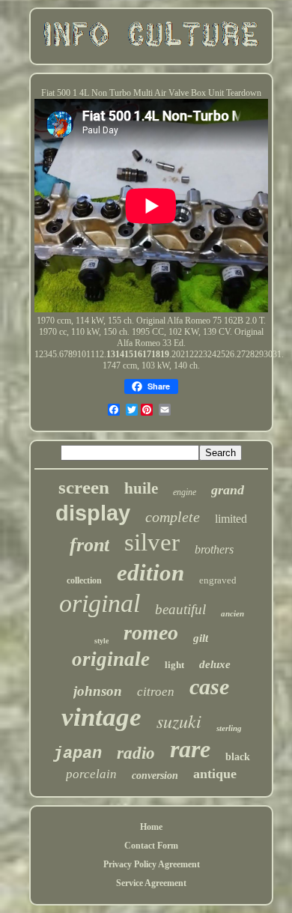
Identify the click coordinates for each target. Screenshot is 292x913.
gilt (200, 638)
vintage (101, 717)
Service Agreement (151, 883)
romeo (151, 632)
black (237, 756)
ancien (232, 613)
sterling (229, 728)
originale (111, 659)
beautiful (180, 609)
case (209, 686)
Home (151, 827)
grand (227, 489)
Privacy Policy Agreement (151, 864)
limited (231, 518)
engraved (218, 580)
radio (136, 753)
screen (83, 487)
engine (184, 492)
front (89, 545)
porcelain (91, 774)
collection (84, 580)
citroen (155, 692)
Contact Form (151, 845)
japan (77, 753)
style (101, 641)
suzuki (178, 720)
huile (141, 488)
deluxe (215, 664)
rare (190, 748)
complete (172, 517)
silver (152, 542)
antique (215, 773)
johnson (97, 691)
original (99, 603)
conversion (155, 775)
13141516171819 (137, 354)
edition (150, 572)
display (92, 513)
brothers (214, 549)
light (174, 664)
